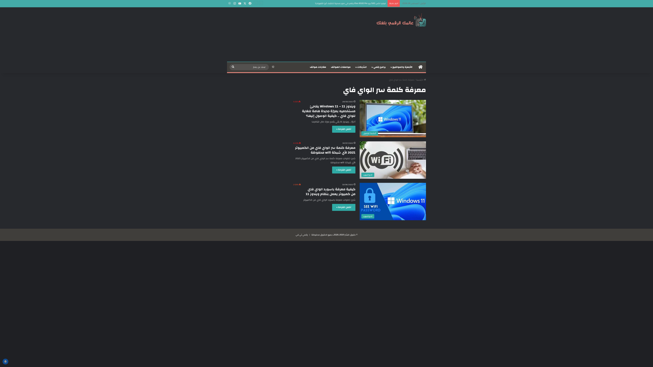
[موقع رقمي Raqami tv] (401, 20)
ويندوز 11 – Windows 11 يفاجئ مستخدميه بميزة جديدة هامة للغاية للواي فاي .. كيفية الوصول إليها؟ (328, 111)
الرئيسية (420, 80)
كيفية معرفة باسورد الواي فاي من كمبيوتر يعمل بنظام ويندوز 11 (330, 191)
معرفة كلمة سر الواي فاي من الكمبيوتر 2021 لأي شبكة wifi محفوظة (325, 150)
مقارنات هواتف (318, 67)
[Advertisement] (292, 34)
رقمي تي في (302, 235)
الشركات (362, 67)
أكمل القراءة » (343, 129)
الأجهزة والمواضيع (402, 67)
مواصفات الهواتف (341, 67)
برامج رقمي (379, 67)
